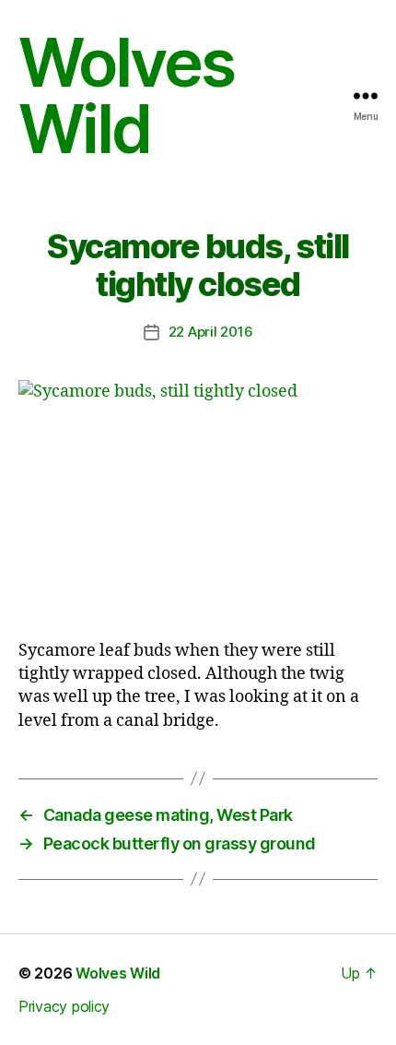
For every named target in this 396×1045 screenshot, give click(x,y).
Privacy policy (64, 1006)
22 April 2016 (211, 331)
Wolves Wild (126, 96)
